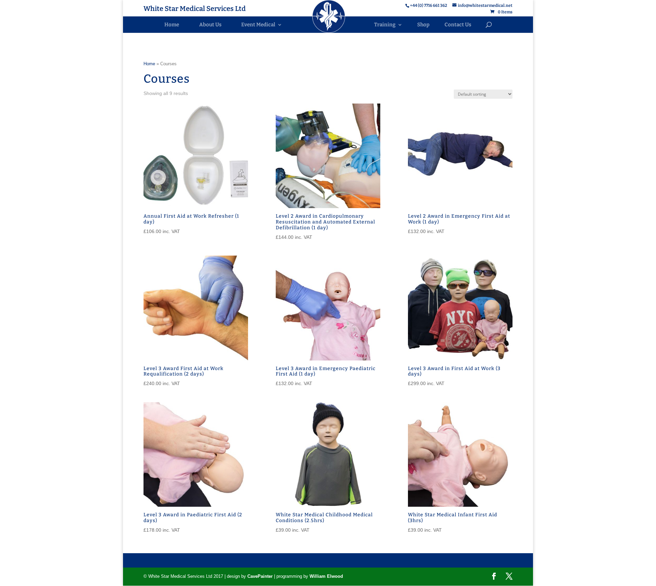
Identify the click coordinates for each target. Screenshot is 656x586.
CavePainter (260, 576)
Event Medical (258, 25)
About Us (210, 25)
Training (385, 25)
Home (171, 25)
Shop (423, 25)
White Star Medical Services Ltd (195, 9)
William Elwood (326, 576)
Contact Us (458, 25)
